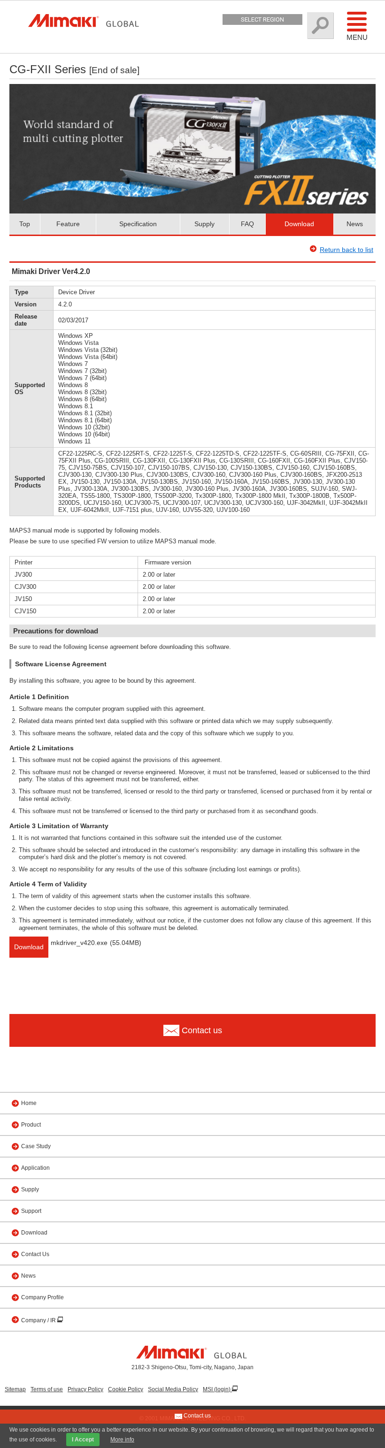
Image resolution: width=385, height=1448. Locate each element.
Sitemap (15, 1389)
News (354, 224)
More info (122, 1439)
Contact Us (35, 1254)
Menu (357, 37)
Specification (138, 224)
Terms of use (47, 1389)
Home (29, 1103)
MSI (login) (217, 1389)
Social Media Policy (173, 1389)
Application (35, 1168)
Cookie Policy (125, 1389)
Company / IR (39, 1320)
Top (24, 224)
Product (31, 1124)
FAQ (247, 224)
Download (299, 224)
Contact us (196, 1415)
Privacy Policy (85, 1389)
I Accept (83, 1439)
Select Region (262, 19)
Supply (204, 224)
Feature (68, 224)
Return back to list (346, 249)
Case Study (36, 1146)
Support (31, 1211)
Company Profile (42, 1297)
